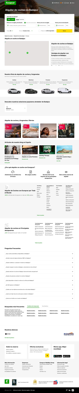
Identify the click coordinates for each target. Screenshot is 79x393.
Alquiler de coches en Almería (42, 313)
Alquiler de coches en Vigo (65, 313)
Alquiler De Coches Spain (19, 35)
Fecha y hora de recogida (43, 22)
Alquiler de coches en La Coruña (42, 310)
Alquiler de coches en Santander (54, 313)
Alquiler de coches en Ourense (54, 310)
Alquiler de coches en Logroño (31, 310)
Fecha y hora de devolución (61, 22)
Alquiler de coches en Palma (31, 315)
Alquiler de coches (9, 35)
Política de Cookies (17, 390)
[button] (27, 53)
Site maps (33, 390)
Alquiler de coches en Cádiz (31, 313)
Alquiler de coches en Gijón (65, 310)
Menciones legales (26, 390)
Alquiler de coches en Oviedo (42, 315)
